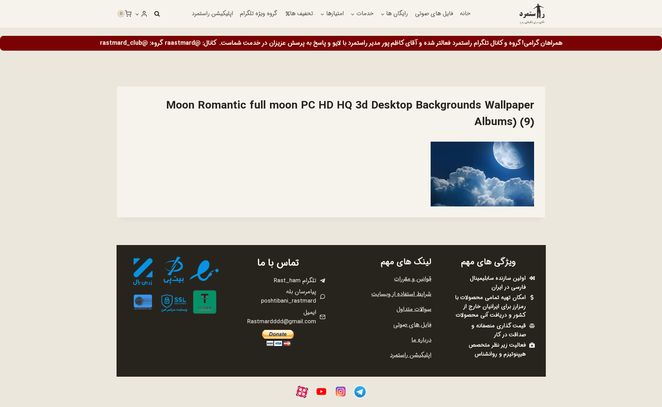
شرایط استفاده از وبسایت (401, 294)
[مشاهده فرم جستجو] (157, 14)
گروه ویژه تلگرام (258, 13)
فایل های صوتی (434, 13)
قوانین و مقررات (412, 279)
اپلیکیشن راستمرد (212, 13)
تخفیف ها (301, 13)
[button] (137, 13)
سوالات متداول (414, 309)
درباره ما (421, 340)
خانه (465, 13)
